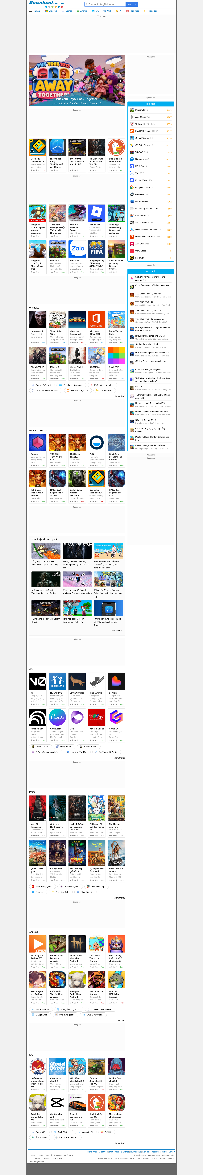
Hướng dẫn (135, 1152)
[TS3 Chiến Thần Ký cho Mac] (132, 295)
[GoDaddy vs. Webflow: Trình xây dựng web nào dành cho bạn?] (132, 379)
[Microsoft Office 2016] (132, 237)
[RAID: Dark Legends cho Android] (132, 354)
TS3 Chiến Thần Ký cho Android (149, 319)
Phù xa (138, 386)
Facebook (155, 1152)
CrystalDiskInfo (144, 138)
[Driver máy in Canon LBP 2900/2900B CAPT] (132, 208)
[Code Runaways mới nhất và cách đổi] (132, 287)
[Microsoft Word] (132, 201)
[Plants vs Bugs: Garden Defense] (132, 447)
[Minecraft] (132, 110)
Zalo (139, 173)
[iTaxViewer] (132, 194)
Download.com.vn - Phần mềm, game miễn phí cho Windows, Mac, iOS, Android (46, 4)
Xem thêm (119, 396)
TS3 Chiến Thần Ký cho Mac (148, 294)
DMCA (172, 1152)
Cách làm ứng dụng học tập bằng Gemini (150, 430)
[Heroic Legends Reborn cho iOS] (132, 405)
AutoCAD (142, 244)
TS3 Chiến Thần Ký (144, 302)
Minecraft (141, 110)
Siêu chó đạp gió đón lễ (145, 420)
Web (31, 669)
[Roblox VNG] (132, 180)
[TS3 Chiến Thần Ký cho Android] (132, 320)
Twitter (164, 1152)
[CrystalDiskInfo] (132, 138)
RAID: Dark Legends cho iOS (150, 336)
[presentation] (34, 80)
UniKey (145, 125)
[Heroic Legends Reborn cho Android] (132, 413)
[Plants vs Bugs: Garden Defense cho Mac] (132, 438)
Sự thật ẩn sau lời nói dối (146, 344)
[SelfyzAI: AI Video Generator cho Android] (132, 278)
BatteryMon (142, 215)
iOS (31, 1054)
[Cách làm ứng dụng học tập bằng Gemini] (132, 430)
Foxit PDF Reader (146, 131)
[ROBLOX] (132, 166)
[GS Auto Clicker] (132, 145)
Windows (34, 307)
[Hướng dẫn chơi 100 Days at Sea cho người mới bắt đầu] (132, 329)
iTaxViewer (141, 194)
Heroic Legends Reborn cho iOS (150, 403)
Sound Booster (144, 222)
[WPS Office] (132, 251)
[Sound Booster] (132, 223)
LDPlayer (139, 258)
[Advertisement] (101, 37)
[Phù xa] (132, 388)
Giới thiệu (103, 1152)
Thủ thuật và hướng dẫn (44, 539)
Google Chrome (144, 187)
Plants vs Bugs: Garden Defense (150, 445)
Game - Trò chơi (38, 430)
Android (33, 932)
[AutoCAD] (132, 244)
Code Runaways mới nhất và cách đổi (152, 285)
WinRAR (141, 152)
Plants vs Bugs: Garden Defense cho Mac (152, 438)
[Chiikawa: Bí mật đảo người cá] (132, 371)
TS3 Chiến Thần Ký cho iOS (148, 310)
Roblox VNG (143, 180)
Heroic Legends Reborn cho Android (151, 411)
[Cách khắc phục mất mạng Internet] (132, 362)
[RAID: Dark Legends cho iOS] (132, 337)
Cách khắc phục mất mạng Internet (151, 361)
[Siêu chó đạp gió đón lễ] (132, 421)
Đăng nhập (92, 1152)
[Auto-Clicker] (132, 117)
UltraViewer (142, 159)
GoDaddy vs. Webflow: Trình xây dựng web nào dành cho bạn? (152, 379)
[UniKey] (132, 124)
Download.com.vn (154, 1155)
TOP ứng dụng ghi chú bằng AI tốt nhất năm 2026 (152, 396)
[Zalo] (132, 173)
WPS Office (140, 251)
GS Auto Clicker (144, 145)
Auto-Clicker (142, 117)
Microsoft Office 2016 (147, 237)
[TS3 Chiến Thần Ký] (132, 303)
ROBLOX (141, 166)
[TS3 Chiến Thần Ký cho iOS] (132, 312)
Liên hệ (145, 1152)
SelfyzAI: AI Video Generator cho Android (150, 278)
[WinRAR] (132, 152)
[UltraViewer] (132, 159)
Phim (32, 792)
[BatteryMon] (132, 216)
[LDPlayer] (132, 258)
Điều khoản (114, 1152)
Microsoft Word (145, 202)
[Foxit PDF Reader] (132, 131)
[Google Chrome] (132, 187)
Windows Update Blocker (148, 229)
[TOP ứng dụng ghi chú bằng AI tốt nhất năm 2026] (132, 396)
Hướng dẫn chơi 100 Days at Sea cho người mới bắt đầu (152, 329)
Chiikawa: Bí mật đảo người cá (149, 369)
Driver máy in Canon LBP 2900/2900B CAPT (146, 209)
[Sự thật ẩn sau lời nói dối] (132, 346)
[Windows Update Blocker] (132, 230)
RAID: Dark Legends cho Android (152, 352)
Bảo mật (125, 1152)
